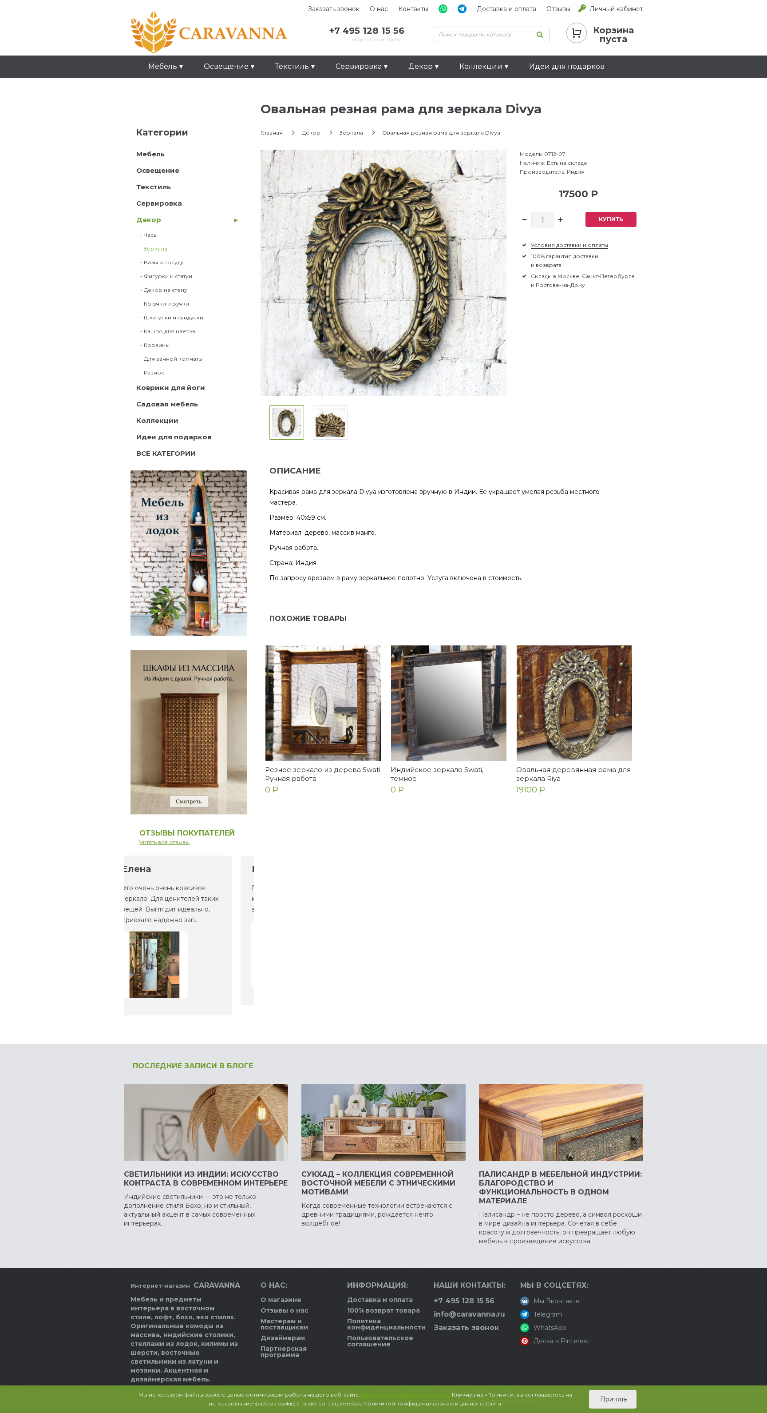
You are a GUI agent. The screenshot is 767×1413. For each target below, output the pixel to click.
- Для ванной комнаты (169, 358)
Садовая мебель (167, 404)
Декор (148, 219)
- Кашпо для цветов (165, 331)
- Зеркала (151, 248)
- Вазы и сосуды (160, 262)
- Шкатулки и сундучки (169, 317)
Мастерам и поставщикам (284, 1324)
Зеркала (351, 132)
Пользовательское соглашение (380, 1341)
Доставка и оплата (506, 9)
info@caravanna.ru (375, 39)
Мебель (150, 154)
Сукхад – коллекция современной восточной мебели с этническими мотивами (378, 1183)
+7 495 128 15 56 (366, 30)
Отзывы (558, 9)
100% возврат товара (383, 1310)
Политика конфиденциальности (386, 1324)
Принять (612, 1399)
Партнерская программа (284, 1351)
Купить (611, 219)
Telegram (548, 1314)
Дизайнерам (283, 1338)
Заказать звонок (334, 9)
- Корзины (153, 345)
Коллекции (157, 420)
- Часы (147, 234)
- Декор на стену (161, 290)
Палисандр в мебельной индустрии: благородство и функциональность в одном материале (560, 1187)
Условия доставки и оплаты (569, 245)
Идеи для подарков (567, 66)
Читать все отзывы (164, 842)
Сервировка (159, 203)
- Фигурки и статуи (164, 276)
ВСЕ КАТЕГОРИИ (166, 453)
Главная (272, 132)
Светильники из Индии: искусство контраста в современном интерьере (206, 1178)
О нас (379, 9)
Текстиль (153, 187)
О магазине (281, 1300)
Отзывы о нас (284, 1310)
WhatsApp (550, 1328)
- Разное (150, 372)
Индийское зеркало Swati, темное (437, 774)
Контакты (413, 9)
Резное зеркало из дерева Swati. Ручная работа (323, 774)
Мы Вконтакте (557, 1301)
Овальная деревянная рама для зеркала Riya (573, 774)
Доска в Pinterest (561, 1341)
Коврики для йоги (170, 387)
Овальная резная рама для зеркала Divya (441, 132)
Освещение (157, 170)
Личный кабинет (616, 9)
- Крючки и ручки (162, 303)
